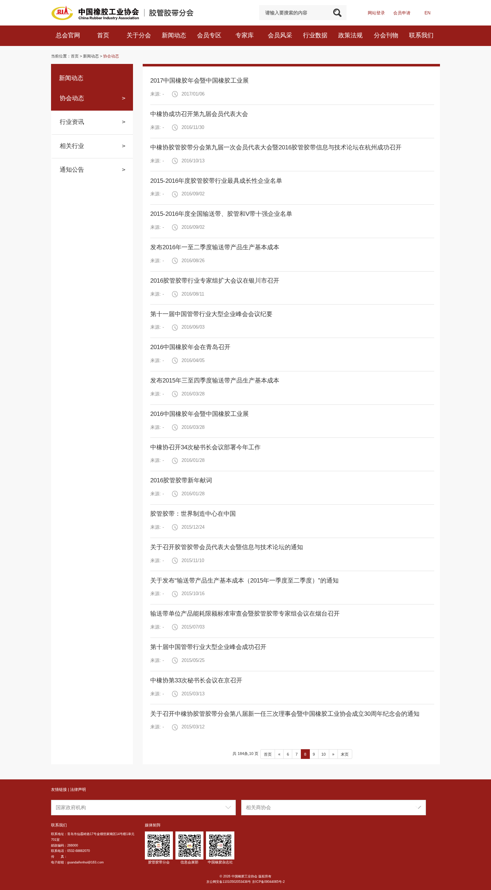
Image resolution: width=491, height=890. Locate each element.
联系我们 (422, 35)
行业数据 (316, 35)
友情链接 (59, 789)
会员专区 (210, 35)
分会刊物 (387, 35)
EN (428, 12)
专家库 (245, 35)
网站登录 (376, 12)
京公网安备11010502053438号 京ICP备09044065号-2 (245, 882)
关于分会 (140, 35)
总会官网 (69, 35)
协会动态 (111, 56)
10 (323, 754)
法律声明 (78, 789)
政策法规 (351, 35)
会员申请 (401, 12)
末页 (345, 754)
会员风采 (281, 35)
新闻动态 (175, 35)
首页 (104, 35)
